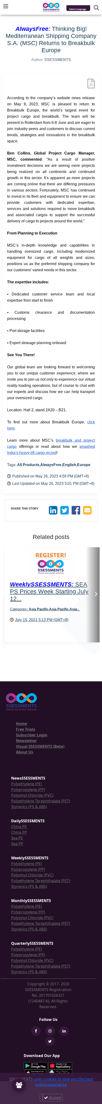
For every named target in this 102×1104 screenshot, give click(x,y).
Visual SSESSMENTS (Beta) (40, 746)
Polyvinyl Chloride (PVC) (32, 795)
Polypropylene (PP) (28, 789)
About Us (24, 752)
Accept (54, 1097)
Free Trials (25, 729)
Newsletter (26, 740)
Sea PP (17, 843)
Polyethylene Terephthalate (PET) (40, 801)
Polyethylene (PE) (26, 783)
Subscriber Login (31, 735)
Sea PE (17, 838)
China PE (19, 826)
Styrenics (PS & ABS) (29, 806)
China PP (19, 832)
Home (21, 723)
